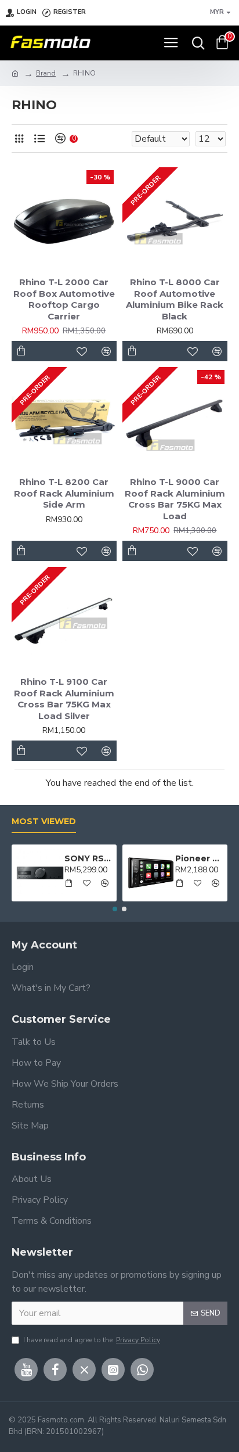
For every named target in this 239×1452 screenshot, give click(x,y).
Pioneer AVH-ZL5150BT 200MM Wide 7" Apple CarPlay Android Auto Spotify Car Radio (199, 858)
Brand (46, 73)
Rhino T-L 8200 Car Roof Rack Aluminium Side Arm (64, 493)
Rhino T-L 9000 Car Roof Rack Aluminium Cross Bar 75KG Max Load (175, 499)
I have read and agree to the (91, 1340)
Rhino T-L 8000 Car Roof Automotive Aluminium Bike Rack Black (174, 299)
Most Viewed (44, 821)
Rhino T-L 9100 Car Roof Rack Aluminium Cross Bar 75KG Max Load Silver (64, 698)
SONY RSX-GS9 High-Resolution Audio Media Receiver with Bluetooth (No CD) (88, 858)
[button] (115, 909)
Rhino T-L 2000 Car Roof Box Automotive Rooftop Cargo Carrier (64, 299)
